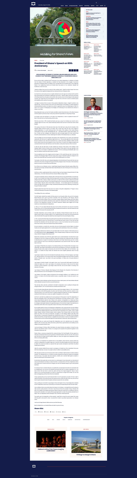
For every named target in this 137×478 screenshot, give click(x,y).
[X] (105, 2)
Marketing (88, 16)
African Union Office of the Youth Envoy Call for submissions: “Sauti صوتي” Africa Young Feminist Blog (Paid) (93, 25)
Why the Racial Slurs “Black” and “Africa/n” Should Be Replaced (92, 133)
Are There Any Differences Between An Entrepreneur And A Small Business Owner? (93, 18)
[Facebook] (100, 2)
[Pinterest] (75, 70)
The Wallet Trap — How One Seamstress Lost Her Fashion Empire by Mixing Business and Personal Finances (88, 57)
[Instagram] (101, 2)
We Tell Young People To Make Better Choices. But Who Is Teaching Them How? (92, 122)
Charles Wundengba (42, 70)
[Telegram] (104, 2)
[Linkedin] (102, 2)
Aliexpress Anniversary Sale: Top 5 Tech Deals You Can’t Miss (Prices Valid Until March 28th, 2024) (88, 65)
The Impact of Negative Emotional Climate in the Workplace (88, 47)
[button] (96, 2)
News (35, 60)
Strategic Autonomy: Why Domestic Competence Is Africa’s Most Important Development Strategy (93, 114)
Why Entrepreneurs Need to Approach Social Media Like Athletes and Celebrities (92, 36)
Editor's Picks (86, 53)
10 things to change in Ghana (86, 455)
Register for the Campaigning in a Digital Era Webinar (93, 13)
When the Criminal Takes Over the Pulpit (98, 55)
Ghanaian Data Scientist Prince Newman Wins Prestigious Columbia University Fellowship (92, 139)
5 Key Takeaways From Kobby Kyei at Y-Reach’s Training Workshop (98, 64)
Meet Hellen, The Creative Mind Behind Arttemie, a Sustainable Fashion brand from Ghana (98, 72)
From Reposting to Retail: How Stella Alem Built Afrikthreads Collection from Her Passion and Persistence (98, 49)
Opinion (85, 117)
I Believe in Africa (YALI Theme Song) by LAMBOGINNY (51, 450)
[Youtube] (106, 2)
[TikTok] (103, 476)
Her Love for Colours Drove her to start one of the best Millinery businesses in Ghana (93, 30)
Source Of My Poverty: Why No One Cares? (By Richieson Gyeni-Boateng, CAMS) (88, 72)
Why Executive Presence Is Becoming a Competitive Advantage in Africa (93, 128)
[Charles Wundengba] (35, 70)
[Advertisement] (93, 83)
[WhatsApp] (77, 70)
